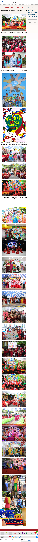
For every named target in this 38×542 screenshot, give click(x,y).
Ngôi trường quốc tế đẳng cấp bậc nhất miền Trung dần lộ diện (32, 14)
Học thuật (14, 4)
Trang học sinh (23, 4)
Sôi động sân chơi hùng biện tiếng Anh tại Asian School (32, 20)
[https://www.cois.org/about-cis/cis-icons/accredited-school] (6, 533)
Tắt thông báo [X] (1, 509)
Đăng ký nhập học (9, 4)
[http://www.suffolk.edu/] (16, 533)
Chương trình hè (18, 4)
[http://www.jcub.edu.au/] (21, 533)
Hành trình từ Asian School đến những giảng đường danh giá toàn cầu (32, 7)
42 (35, 22)
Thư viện (34, 4)
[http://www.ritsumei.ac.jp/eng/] (26, 533)
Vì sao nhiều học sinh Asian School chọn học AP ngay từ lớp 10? (32, 9)
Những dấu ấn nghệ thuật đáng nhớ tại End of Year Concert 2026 (32, 10)
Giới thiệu (5, 4)
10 (34, 22)
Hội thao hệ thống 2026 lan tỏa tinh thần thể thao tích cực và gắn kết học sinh (32, 12)
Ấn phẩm (26, 4)
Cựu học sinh (30, 4)
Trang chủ (2, 4)
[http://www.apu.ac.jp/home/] (30, 533)
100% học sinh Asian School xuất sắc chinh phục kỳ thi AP (32, 18)
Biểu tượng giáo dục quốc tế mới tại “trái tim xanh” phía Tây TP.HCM (32, 16)
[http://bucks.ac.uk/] (34, 533)
